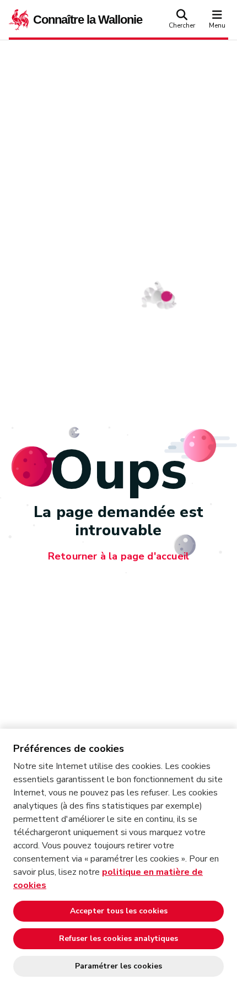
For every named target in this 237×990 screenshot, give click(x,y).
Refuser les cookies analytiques (118, 938)
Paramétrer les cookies (118, 966)
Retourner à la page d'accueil (118, 556)
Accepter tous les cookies (119, 911)
